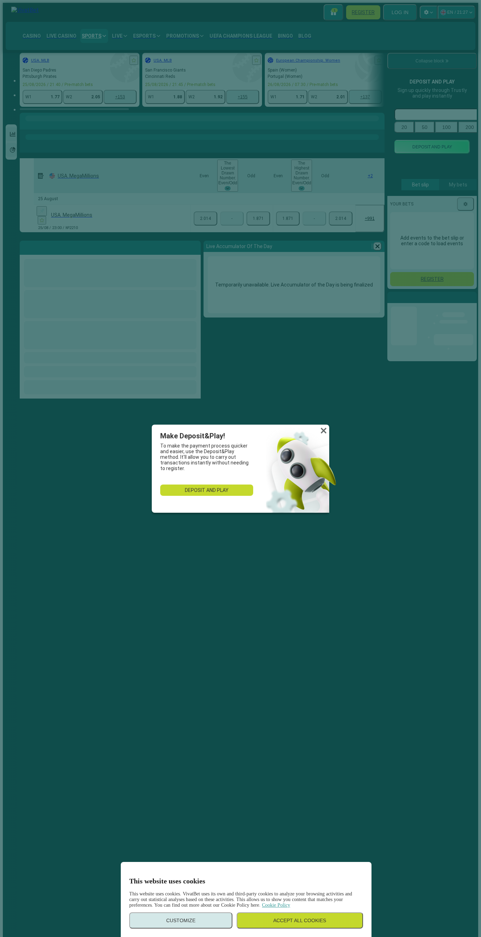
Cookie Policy (276, 905)
